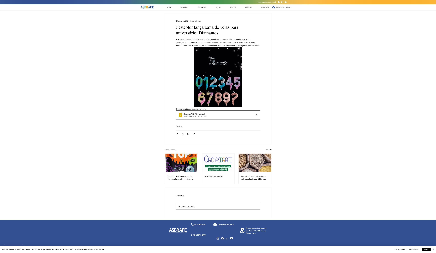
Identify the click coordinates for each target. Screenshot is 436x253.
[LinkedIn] (282, 2)
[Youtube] (285, 2)
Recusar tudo (413, 249)
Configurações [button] (400, 249)
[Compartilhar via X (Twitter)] (183, 134)
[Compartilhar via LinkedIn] (188, 134)
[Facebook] (279, 2)
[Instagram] (275, 2)
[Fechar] (433, 249)
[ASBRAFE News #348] (218, 163)
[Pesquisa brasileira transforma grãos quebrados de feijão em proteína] (255, 163)
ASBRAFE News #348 (213, 176)
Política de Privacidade (96, 249)
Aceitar (426, 249)
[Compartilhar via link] (194, 134)
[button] (181, 7)
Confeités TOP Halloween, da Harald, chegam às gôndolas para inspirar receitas (180, 177)
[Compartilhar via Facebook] (177, 134)
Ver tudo (268, 149)
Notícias (179, 126)
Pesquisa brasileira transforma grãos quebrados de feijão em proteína (253, 177)
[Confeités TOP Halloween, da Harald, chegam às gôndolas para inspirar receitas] (181, 163)
